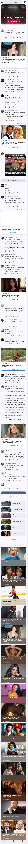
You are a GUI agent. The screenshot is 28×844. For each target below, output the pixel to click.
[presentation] (2, 30)
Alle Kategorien (12, 539)
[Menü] (2, 2)
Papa (6, 304)
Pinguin (6, 254)
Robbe (6, 450)
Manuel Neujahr (8, 319)
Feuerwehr (7, 386)
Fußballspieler (8, 463)
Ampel (6, 196)
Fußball (6, 237)
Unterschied (7, 110)
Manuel (6, 339)
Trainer (6, 265)
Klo (5, 30)
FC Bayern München (9, 79)
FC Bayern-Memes (12, 180)
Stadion (6, 70)
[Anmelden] (25, 2)
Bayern (6, 329)
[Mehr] (19, 21)
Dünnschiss (7, 472)
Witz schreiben (13, 21)
